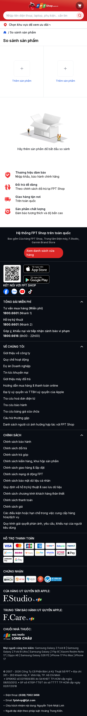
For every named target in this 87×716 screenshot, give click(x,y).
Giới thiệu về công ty (16, 353)
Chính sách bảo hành (17, 441)
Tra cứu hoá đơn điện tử (19, 398)
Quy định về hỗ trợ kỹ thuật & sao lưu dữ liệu (32, 487)
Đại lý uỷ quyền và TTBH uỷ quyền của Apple (33, 392)
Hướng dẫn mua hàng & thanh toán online (30, 385)
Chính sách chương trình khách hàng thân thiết (33, 493)
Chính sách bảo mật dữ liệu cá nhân (26, 480)
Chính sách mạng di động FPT (23, 474)
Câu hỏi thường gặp (16, 418)
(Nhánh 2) (18, 324)
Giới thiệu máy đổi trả (17, 379)
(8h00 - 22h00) (21, 336)
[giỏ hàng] (80, 6)
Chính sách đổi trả (15, 448)
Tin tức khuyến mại (15, 372)
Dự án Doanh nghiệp (17, 366)
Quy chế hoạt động (16, 359)
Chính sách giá (13, 506)
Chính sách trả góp (15, 454)
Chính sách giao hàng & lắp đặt (24, 467)
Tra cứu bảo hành (15, 405)
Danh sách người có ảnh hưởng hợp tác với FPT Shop (38, 424)
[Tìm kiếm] (79, 15)
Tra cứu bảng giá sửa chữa (21, 411)
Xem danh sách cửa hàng (40, 252)
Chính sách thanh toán (18, 500)
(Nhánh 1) (17, 313)
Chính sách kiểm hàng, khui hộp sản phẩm (31, 461)
